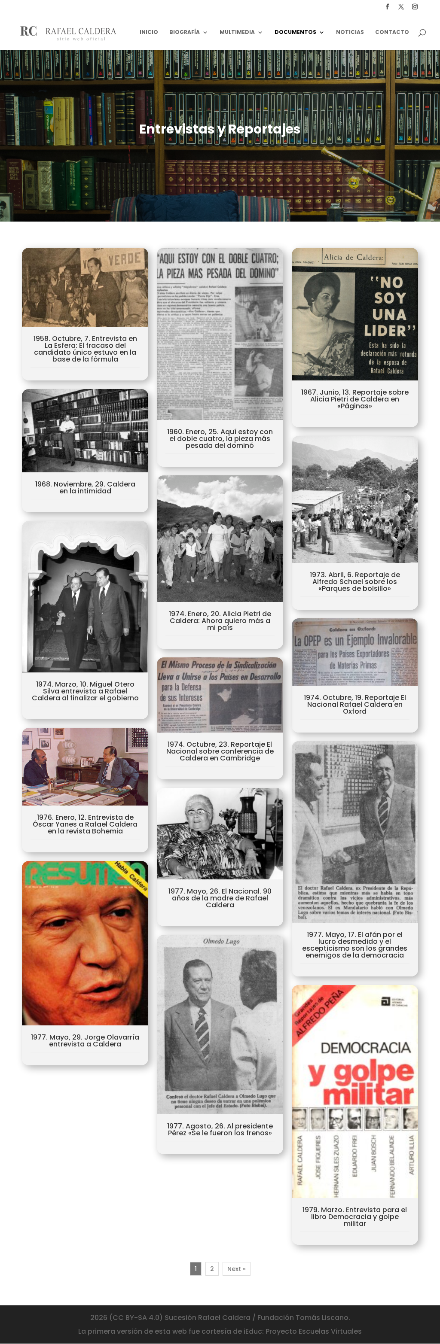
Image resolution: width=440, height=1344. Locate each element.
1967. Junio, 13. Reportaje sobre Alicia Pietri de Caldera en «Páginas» (355, 399)
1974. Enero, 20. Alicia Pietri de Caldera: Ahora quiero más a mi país (220, 620)
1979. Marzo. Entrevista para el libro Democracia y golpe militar (354, 1216)
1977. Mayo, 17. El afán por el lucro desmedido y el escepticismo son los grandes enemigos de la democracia (354, 945)
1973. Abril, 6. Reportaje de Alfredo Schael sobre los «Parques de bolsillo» (355, 581)
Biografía (184, 32)
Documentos (295, 32)
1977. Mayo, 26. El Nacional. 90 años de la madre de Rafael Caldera (220, 898)
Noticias (350, 32)
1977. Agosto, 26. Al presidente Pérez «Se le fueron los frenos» (220, 1129)
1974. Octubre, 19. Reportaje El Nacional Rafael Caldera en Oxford (355, 704)
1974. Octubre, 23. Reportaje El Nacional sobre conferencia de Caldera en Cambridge (220, 751)
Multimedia (237, 32)
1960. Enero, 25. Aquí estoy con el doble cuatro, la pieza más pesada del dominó (220, 438)
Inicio (149, 32)
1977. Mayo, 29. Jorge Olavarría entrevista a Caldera (85, 1040)
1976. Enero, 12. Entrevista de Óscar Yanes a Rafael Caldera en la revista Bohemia (85, 824)
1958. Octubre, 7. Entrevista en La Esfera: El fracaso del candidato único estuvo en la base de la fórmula (85, 349)
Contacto (392, 32)
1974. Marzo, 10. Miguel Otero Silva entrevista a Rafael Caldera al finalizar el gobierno (85, 691)
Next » (236, 1269)
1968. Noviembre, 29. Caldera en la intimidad (85, 487)
